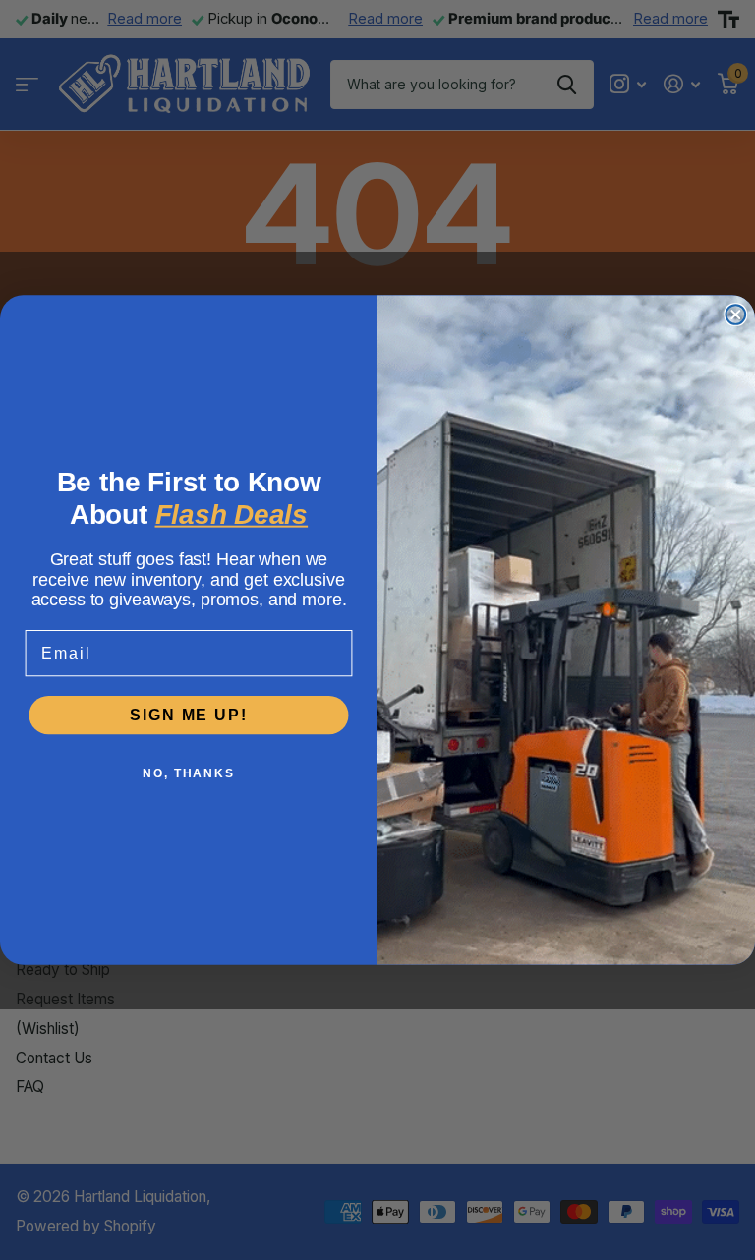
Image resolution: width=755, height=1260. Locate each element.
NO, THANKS (189, 773)
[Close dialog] (735, 314)
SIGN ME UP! (188, 714)
